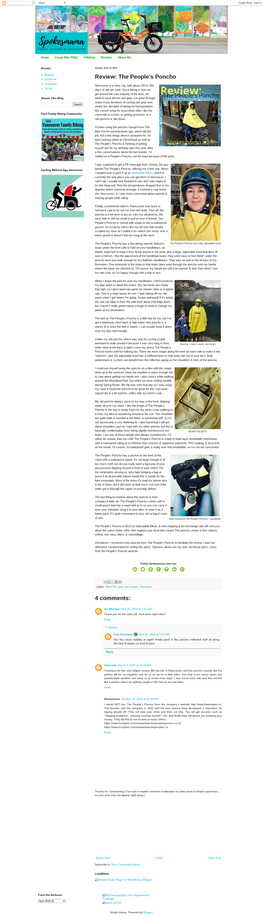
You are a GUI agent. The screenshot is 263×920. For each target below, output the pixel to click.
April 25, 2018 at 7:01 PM (154, 634)
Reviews (106, 57)
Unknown (110, 665)
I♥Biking (89, 57)
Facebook (50, 79)
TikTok (48, 88)
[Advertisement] (158, 827)
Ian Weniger (112, 608)
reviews (134, 587)
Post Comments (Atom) (126, 864)
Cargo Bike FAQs (66, 57)
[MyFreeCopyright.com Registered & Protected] (131, 898)
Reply (107, 619)
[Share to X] (113, 582)
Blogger (147, 912)
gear (120, 587)
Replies (112, 627)
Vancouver (146, 587)
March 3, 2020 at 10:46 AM (134, 665)
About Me (124, 57)
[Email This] (105, 582)
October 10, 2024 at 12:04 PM (139, 698)
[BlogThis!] (109, 582)
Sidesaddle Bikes (142, 172)
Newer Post (103, 857)
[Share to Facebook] (116, 582)
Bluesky (49, 74)
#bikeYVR (110, 587)
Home (45, 57)
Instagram (50, 83)
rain (126, 587)
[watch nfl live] (111, 902)
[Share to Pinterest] (120, 582)
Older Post (214, 857)
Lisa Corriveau (123, 634)
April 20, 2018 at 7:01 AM (136, 608)
